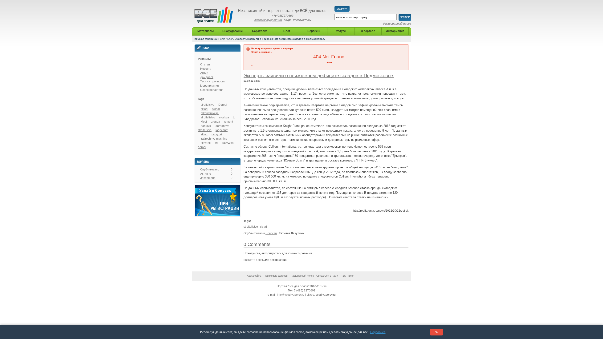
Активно (205, 173)
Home (221, 38)
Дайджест (206, 77)
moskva (224, 117)
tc (234, 117)
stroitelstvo (207, 104)
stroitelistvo (208, 117)
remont (228, 121)
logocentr (222, 130)
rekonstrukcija (210, 113)
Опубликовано (209, 169)
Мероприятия (209, 85)
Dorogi (222, 104)
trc (216, 143)
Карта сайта (254, 275)
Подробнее (378, 332)
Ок (436, 332)
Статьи (205, 64)
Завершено (208, 178)
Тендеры (203, 161)
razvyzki (217, 134)
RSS (343, 275)
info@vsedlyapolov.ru (268, 20)
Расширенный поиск (397, 23)
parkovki (206, 126)
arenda (216, 121)
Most (204, 121)
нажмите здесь (254, 260)
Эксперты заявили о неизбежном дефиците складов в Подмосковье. (319, 75)
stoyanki (206, 143)
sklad (204, 134)
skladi (204, 109)
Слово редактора (212, 90)
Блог (230, 38)
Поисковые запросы (276, 275)
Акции (204, 73)
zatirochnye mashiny (214, 138)
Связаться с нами (327, 275)
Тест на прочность (212, 81)
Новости (206, 68)
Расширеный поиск (302, 275)
